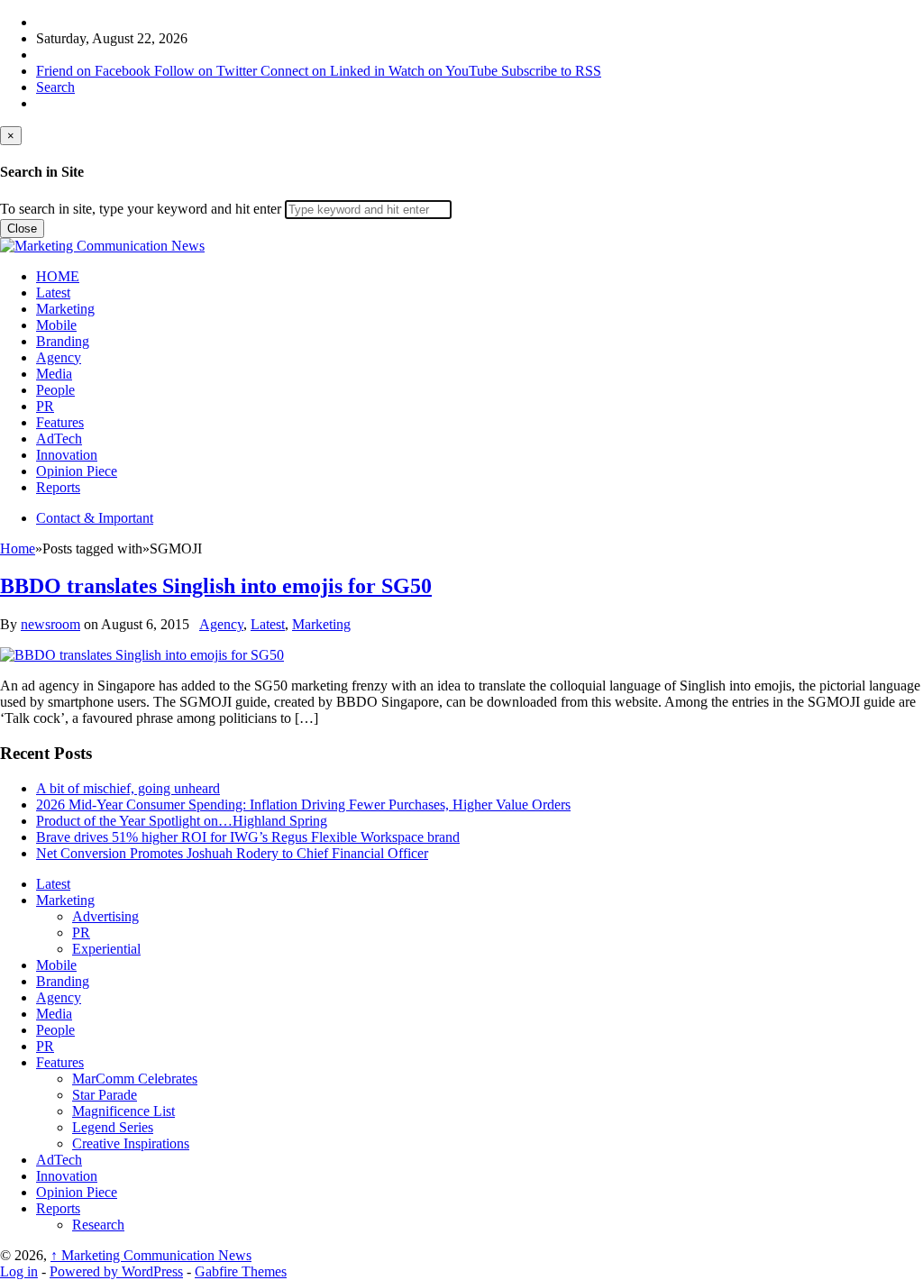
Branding (62, 341)
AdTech (59, 438)
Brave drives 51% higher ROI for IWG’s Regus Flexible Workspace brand (248, 837)
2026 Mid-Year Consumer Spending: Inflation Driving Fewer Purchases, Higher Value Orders (303, 804)
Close (22, 228)
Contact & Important (94, 518)
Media (54, 373)
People (55, 390)
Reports (58, 487)
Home (17, 548)
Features (60, 422)
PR (45, 406)
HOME (57, 276)
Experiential (106, 948)
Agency (58, 357)
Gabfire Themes (241, 1271)
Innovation (66, 454)
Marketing (65, 308)
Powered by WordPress (116, 1271)
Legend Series (112, 1127)
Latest (53, 292)
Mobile (56, 325)
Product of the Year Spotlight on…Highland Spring (181, 820)
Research (98, 1224)
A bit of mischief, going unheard (128, 788)
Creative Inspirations (130, 1143)
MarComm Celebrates (134, 1078)
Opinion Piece (76, 471)
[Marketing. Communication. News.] (102, 245)
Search (55, 87)
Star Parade (104, 1094)
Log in (19, 1271)
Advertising (105, 916)
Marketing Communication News (150, 1255)
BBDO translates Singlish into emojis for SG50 (216, 586)
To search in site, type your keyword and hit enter (140, 208)
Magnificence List (123, 1111)
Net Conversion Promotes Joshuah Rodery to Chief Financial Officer (232, 853)
